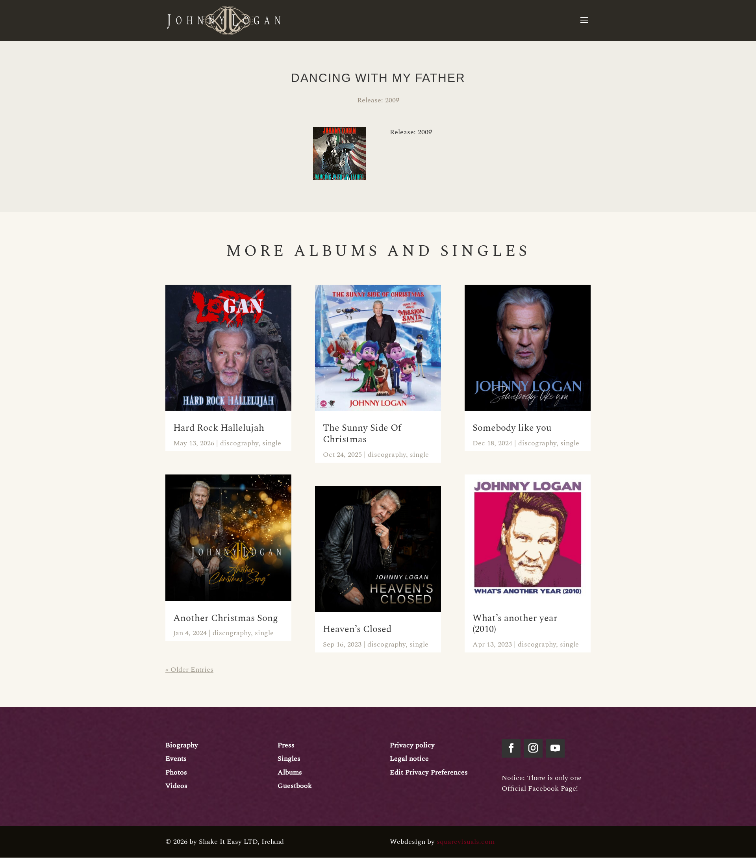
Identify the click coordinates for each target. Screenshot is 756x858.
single (271, 443)
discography (239, 443)
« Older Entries (189, 669)
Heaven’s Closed (357, 629)
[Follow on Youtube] (555, 748)
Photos (176, 772)
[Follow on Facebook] (511, 748)
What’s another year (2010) (515, 624)
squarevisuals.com (466, 841)
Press (286, 745)
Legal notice (409, 758)
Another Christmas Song (225, 618)
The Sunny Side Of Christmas (362, 434)
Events (176, 758)
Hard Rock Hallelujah (218, 428)
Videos (176, 785)
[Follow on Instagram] (533, 748)
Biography (181, 745)
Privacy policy (412, 745)
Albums (290, 772)
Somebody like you (511, 428)
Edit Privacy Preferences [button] (429, 772)
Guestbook (295, 785)
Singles (289, 758)
